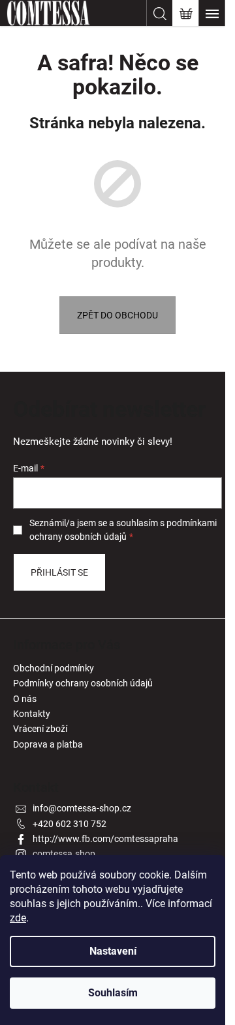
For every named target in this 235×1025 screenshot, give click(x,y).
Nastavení (112, 951)
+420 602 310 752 (69, 824)
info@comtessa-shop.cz (82, 808)
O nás (25, 699)
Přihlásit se (59, 572)
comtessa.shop (64, 854)
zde (18, 918)
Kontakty (31, 714)
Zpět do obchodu (117, 315)
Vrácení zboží (40, 728)
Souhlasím (113, 993)
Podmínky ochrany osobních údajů (83, 683)
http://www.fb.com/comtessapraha (105, 839)
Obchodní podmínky (53, 668)
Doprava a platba (48, 744)
